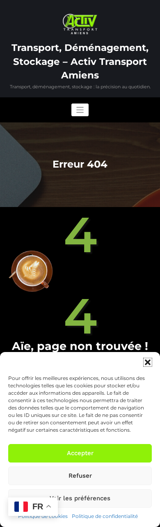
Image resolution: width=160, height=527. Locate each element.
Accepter (80, 453)
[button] (148, 362)
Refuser (80, 475)
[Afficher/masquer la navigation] (80, 110)
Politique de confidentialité (105, 516)
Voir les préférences (80, 498)
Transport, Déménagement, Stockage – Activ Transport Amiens (80, 61)
